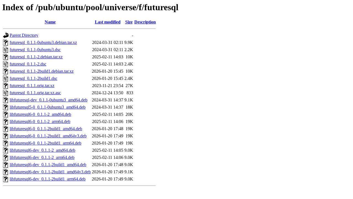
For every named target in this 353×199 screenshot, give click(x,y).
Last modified (108, 22)
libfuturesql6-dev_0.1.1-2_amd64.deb (42, 150)
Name (50, 22)
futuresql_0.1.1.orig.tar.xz (32, 85)
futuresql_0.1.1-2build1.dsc (33, 78)
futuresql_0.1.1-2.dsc (28, 64)
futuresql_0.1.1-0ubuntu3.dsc (35, 49)
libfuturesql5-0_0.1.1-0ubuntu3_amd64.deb (47, 107)
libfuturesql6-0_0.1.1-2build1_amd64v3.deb (48, 135)
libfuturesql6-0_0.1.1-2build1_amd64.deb (46, 128)
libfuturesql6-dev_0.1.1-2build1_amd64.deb (48, 164)
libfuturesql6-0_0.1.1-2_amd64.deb (40, 114)
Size (129, 22)
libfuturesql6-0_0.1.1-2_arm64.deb (40, 121)
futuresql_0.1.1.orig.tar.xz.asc (35, 92)
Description (145, 22)
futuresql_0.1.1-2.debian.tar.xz (36, 56)
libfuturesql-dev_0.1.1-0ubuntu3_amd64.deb (48, 100)
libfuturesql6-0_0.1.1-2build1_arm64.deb (45, 143)
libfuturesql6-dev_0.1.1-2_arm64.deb (42, 157)
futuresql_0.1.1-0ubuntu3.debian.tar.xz (43, 42)
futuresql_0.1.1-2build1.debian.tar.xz (42, 71)
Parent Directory (24, 35)
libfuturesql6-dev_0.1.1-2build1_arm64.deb (47, 179)
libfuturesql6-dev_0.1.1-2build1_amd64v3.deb (50, 171)
